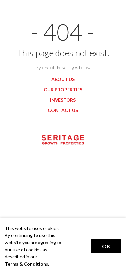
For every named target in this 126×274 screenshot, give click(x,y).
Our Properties (63, 89)
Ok (106, 246)
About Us (63, 79)
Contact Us (63, 110)
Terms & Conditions (26, 264)
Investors (63, 100)
